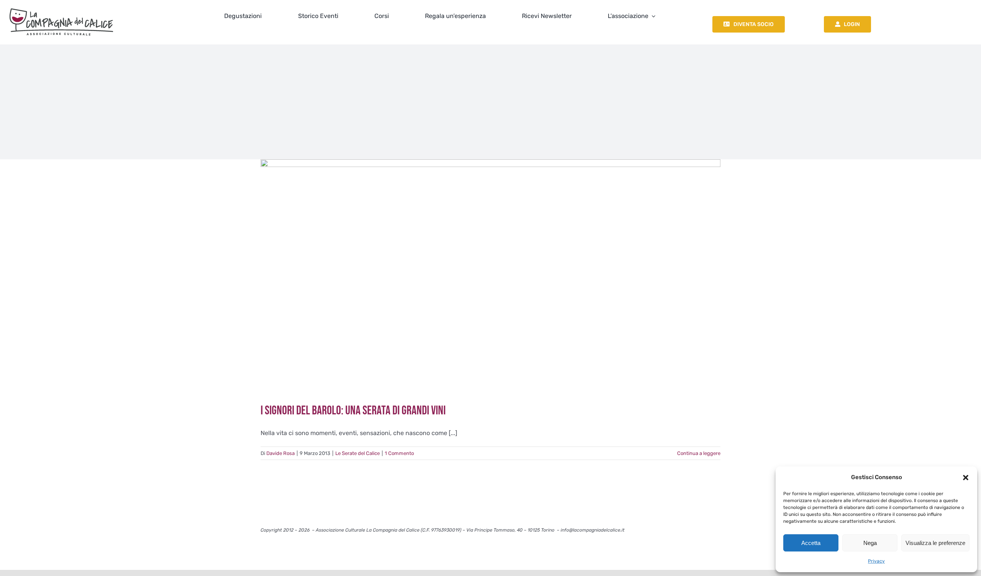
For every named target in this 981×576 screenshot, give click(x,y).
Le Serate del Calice (357, 453)
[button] (966, 477)
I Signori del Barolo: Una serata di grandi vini (353, 410)
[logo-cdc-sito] (61, 6)
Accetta (810, 543)
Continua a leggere (698, 453)
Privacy (876, 561)
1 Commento (399, 453)
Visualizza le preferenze (935, 543)
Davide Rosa (280, 453)
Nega (870, 543)
